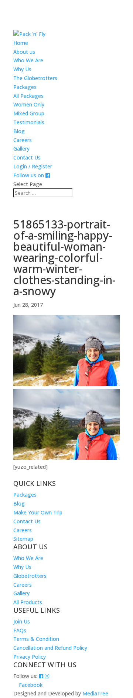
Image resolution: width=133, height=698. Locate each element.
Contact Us (27, 157)
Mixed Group (28, 113)
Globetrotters (30, 575)
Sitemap (23, 538)
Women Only (28, 104)
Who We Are (28, 60)
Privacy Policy (29, 656)
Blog (19, 131)
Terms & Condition (36, 638)
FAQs (19, 630)
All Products (27, 602)
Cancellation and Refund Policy (50, 647)
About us (24, 51)
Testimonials (28, 122)
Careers (22, 140)
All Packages (28, 95)
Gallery (21, 148)
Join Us (21, 621)
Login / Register (32, 166)
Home (20, 42)
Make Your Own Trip (37, 512)
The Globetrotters (35, 78)
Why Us (22, 69)
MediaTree (95, 693)
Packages (25, 86)
